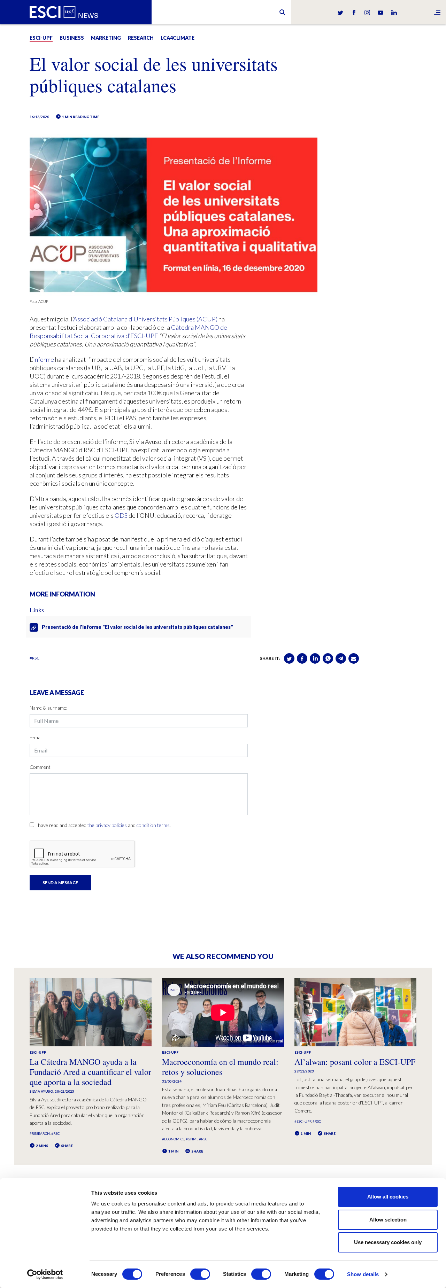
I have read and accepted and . (103, 825)
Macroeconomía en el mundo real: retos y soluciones (220, 1066)
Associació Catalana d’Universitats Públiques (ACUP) (145, 319)
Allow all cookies (387, 1197)
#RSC (34, 658)
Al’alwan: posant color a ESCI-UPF (354, 1061)
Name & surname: (48, 708)
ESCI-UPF (41, 38)
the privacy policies (107, 825)
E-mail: (37, 737)
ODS (121, 515)
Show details (363, 1274)
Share (66, 1145)
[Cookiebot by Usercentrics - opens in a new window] (45, 1274)
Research (141, 38)
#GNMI (192, 1139)
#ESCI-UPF (302, 1121)
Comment (40, 767)
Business (72, 38)
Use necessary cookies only (388, 1242)
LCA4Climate (177, 38)
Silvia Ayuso (41, 1091)
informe (43, 359)
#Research (40, 1133)
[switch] (200, 1274)
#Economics (173, 1139)
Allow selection (388, 1220)
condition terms (153, 825)
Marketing (106, 38)
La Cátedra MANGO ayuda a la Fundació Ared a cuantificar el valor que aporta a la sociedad (90, 1071)
